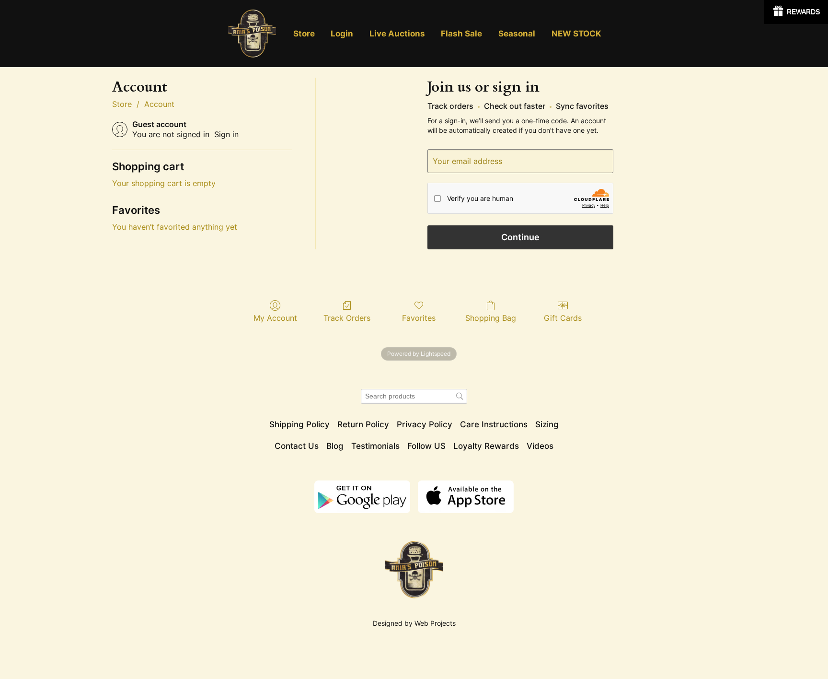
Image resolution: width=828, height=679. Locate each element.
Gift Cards (563, 318)
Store (122, 104)
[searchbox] (414, 396)
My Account (275, 318)
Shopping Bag (490, 318)
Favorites (419, 318)
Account (159, 104)
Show (796, 12)
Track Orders (346, 318)
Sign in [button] (226, 134)
